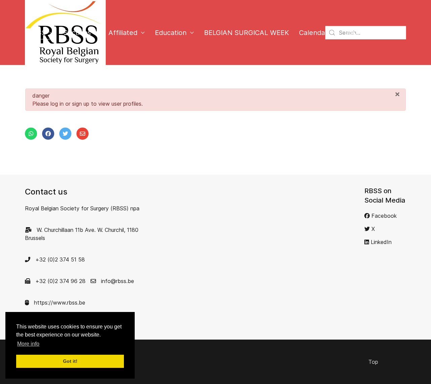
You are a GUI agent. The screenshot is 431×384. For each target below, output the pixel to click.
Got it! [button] (70, 361)
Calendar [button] (313, 33)
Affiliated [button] (122, 33)
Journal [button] (357, 33)
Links (395, 33)
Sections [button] (77, 33)
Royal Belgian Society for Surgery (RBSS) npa (82, 208)
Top (373, 361)
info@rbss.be (116, 281)
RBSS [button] (37, 33)
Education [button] (171, 33)
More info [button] (28, 344)
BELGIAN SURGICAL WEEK (246, 33)
